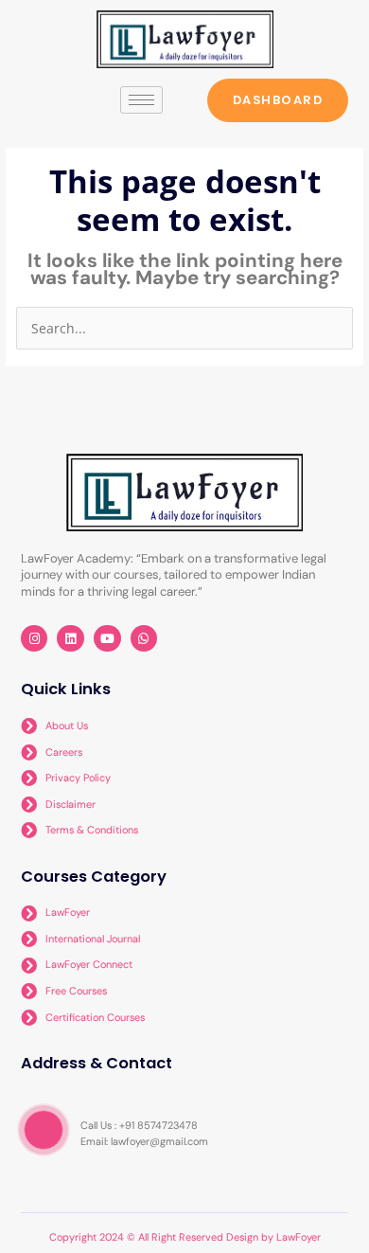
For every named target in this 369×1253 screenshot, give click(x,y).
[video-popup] (43, 1130)
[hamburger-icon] (141, 100)
